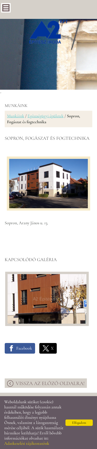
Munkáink (15, 116)
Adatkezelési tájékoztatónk (26, 443)
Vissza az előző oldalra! (50, 383)
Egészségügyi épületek (46, 116)
